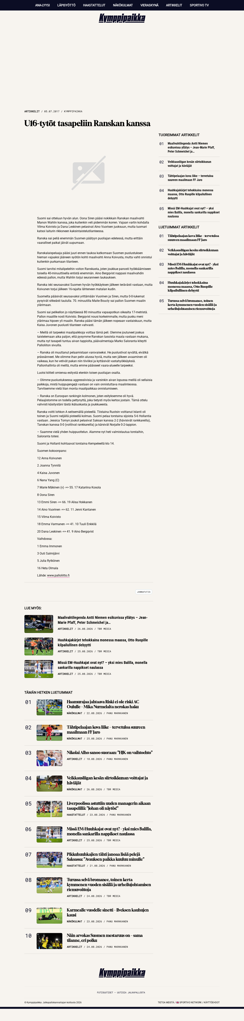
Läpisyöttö (66, 5)
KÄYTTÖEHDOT (212, 1002)
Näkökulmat (123, 5)
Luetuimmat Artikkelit (179, 227)
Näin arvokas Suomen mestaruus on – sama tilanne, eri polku (105, 938)
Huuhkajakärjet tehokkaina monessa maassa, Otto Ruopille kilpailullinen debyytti (103, 642)
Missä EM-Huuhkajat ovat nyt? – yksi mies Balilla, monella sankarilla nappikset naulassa (102, 665)
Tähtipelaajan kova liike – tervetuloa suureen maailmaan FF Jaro (106, 729)
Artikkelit (174, 5)
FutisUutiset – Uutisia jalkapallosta (121, 992)
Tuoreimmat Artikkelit (179, 135)
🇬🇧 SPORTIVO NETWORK (189, 1002)
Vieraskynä (149, 5)
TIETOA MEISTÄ (166, 1002)
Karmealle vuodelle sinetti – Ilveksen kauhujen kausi (108, 912)
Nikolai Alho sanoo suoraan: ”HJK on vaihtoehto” (109, 752)
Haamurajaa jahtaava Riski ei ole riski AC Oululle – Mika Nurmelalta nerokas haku (103, 704)
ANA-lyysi (42, 5)
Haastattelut (94, 5)
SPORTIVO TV (199, 5)
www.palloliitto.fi (58, 575)
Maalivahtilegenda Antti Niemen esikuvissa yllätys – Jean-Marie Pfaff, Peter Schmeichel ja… (103, 620)
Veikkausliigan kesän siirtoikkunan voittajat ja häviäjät (107, 780)
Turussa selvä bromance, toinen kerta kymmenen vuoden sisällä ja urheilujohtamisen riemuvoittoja (109, 884)
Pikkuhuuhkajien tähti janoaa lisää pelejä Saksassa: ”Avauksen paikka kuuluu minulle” (105, 857)
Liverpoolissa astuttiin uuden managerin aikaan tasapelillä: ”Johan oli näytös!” (109, 806)
